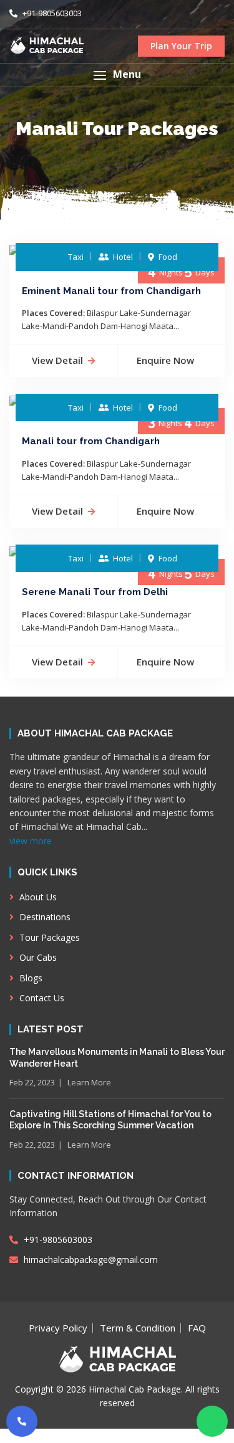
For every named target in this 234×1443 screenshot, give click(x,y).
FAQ (197, 1328)
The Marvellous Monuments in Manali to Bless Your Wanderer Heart (117, 1057)
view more (30, 841)
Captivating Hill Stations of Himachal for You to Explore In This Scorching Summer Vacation (110, 1119)
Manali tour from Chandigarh (91, 441)
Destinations (44, 917)
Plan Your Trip (181, 46)
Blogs (29, 978)
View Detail (57, 360)
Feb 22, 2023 (32, 1082)
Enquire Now (165, 360)
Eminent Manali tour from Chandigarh (111, 291)
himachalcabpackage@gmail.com (89, 1259)
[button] (117, 75)
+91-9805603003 (51, 13)
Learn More (89, 1082)
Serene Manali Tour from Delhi (95, 592)
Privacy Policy (58, 1328)
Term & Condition (137, 1328)
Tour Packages (48, 937)
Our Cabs (37, 957)
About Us (37, 897)
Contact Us (40, 998)
